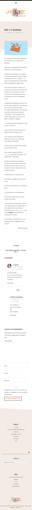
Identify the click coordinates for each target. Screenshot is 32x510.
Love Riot (18, 507)
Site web (6, 380)
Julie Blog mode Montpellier (16, 429)
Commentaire (8, 341)
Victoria (16, 438)
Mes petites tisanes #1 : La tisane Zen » (16, 251)
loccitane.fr (21, 210)
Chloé (16, 427)
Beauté (18, 32)
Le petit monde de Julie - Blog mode (16, 14)
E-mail (6, 373)
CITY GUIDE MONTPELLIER (16, 477)
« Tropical (16, 245)
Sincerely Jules (16, 434)
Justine (16, 432)
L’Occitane (7, 154)
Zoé (16, 441)
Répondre (10, 283)
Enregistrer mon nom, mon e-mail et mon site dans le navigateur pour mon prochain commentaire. (15, 392)
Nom (6, 366)
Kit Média (16, 484)
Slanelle (16, 436)
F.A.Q (16, 481)
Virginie (16, 265)
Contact (16, 479)
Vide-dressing (16, 486)
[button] (16, 3)
